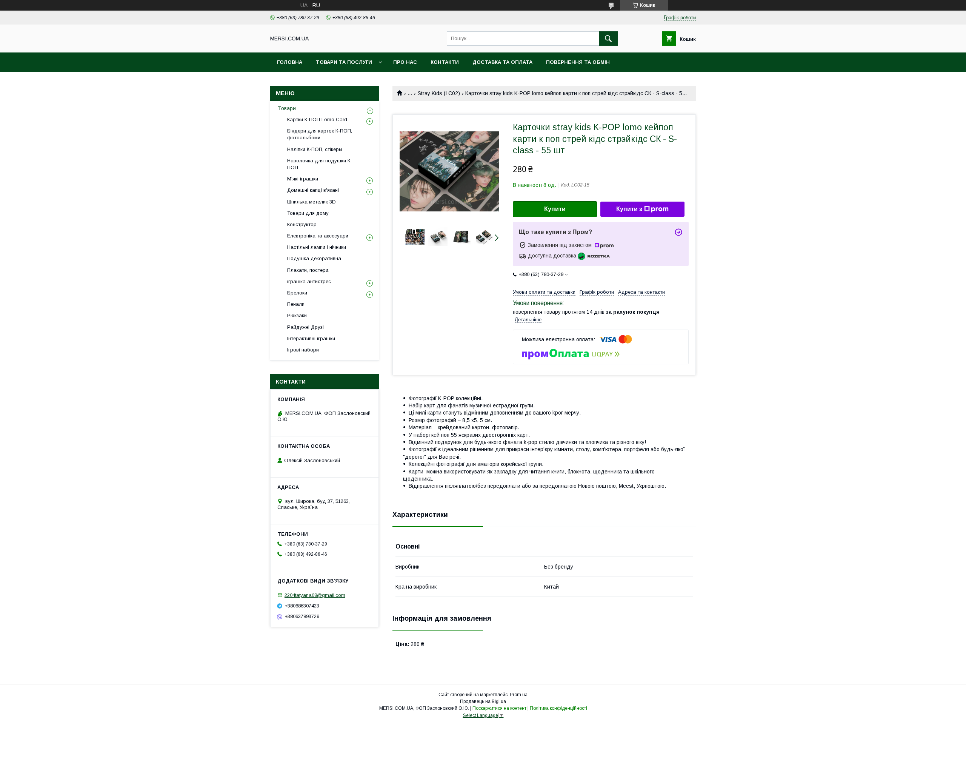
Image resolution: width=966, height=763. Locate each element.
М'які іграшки (302, 179)
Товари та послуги (344, 62)
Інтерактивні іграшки (311, 338)
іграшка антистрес (309, 281)
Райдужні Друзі (305, 327)
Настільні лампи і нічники (316, 247)
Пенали (296, 304)
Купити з (629, 209)
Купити (555, 209)
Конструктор (302, 224)
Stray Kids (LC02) (439, 93)
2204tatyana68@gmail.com (315, 595)
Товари (287, 108)
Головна (289, 62)
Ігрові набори (303, 350)
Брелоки (297, 293)
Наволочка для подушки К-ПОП (319, 164)
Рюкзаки (297, 315)
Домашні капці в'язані (313, 190)
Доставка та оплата (502, 62)
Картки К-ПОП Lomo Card (317, 119)
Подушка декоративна (314, 258)
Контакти (445, 62)
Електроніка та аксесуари (317, 236)
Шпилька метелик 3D (311, 202)
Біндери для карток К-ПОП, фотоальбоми (319, 134)
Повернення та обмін (578, 62)
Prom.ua (519, 694)
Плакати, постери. (308, 270)
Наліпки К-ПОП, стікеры (314, 149)
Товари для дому (308, 213)
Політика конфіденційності (558, 708)
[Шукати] (608, 38)
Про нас (405, 62)
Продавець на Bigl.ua (483, 701)
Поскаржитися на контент (499, 708)
